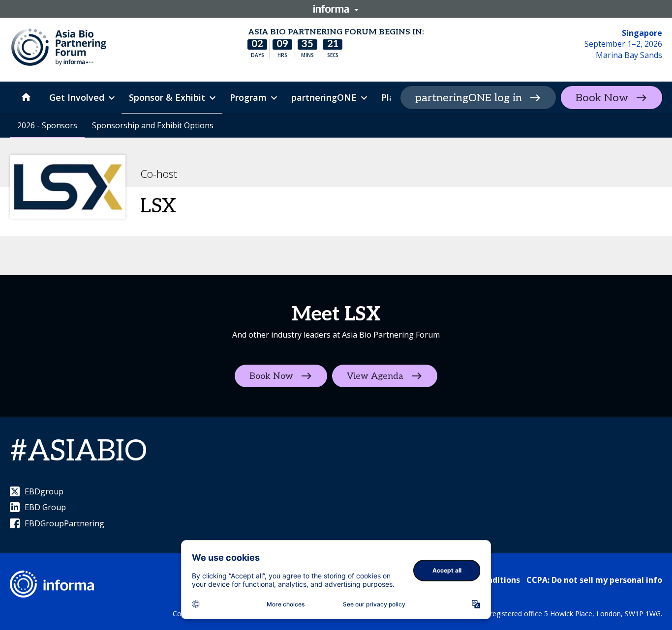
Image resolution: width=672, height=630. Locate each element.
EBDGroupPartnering (64, 523)
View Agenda (375, 376)
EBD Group (45, 507)
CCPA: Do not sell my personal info (594, 579)
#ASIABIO (78, 451)
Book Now (602, 97)
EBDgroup (44, 491)
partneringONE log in (468, 97)
